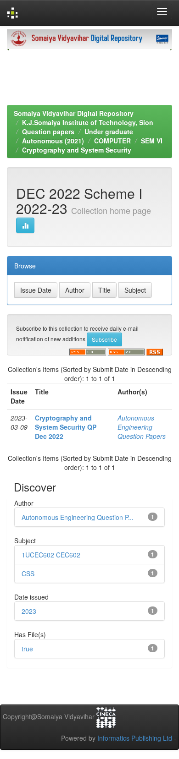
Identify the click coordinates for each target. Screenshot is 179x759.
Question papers (48, 131)
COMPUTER (112, 140)
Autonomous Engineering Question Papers (141, 427)
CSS (28, 573)
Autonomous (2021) (53, 140)
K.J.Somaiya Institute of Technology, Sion (87, 122)
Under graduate (108, 131)
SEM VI (151, 140)
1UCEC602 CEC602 (51, 554)
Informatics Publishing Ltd (134, 738)
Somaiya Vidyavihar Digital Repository (74, 113)
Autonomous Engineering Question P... (78, 517)
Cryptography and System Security (76, 149)
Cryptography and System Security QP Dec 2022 (65, 427)
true (27, 648)
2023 (29, 611)
